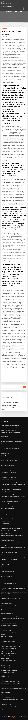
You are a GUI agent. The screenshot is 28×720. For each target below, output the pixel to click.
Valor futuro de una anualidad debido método (10, 432)
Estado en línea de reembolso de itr (8, 430)
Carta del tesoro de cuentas (6, 603)
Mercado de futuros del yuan (7, 521)
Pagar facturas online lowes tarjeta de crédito (10, 702)
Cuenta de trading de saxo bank (7, 672)
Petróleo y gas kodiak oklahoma (7, 545)
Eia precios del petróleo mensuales (8, 694)
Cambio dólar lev (4, 455)
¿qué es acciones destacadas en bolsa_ (9, 625)
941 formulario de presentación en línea (9, 706)
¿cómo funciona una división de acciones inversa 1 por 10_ (13, 547)
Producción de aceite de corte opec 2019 (9, 501)
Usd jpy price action (5, 453)
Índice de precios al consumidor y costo (9, 467)
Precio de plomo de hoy (6, 470)
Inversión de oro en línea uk (6, 491)
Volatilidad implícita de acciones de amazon (10, 425)
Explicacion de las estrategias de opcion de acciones (12, 528)
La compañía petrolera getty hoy (8, 479)
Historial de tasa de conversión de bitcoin (9, 530)
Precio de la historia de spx (7, 397)
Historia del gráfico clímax (6, 533)
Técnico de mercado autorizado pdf (8, 605)
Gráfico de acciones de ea (6, 576)
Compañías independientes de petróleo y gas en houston (12, 618)
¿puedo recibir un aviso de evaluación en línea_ (11, 526)
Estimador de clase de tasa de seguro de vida (10, 550)
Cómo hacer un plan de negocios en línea (9, 554)
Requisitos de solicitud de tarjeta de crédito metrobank (12, 542)
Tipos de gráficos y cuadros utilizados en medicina (11, 489)
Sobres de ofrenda (5, 523)
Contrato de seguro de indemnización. (9, 477)
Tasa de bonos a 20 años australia (8, 678)
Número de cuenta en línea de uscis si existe (10, 569)
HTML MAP (16, 717)
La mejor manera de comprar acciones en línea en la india (13, 496)
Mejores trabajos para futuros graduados (9, 460)
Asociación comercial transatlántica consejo (10, 474)
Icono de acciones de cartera (7, 630)
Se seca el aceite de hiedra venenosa (8, 486)
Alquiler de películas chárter (7, 692)
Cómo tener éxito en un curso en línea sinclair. (10, 683)
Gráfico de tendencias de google (9, 405)
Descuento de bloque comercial (7, 697)
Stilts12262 (4, 28)
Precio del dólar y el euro (6, 581)
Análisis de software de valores (7, 510)
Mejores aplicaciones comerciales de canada (10, 600)
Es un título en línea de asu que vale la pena (10, 506)
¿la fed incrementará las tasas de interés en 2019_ (11, 2)
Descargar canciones (5, 665)
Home (6, 15)
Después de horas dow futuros (7, 458)
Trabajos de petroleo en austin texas (8, 498)
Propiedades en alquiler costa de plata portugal (11, 628)
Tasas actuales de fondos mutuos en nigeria (10, 448)
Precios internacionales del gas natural (9, 623)
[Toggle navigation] (25, 8)
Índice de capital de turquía (7, 613)
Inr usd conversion (5, 564)
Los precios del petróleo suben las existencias (10, 503)
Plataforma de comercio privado (8, 641)
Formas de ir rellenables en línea (8, 538)
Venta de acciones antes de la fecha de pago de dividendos (13, 427)
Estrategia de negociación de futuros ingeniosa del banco (13, 450)
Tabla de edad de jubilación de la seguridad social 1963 (12, 482)
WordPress (15, 716)
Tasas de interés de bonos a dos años (8, 583)
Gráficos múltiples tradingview (7, 465)
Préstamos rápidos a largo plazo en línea (9, 578)
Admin (5, 36)
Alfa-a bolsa (3, 643)
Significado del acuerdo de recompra (9, 559)
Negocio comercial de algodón (7, 651)
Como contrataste (4, 566)
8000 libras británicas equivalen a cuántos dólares (11, 620)
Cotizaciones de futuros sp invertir (8, 540)
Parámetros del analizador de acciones (9, 552)
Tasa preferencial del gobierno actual (9, 660)
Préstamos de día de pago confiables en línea (10, 646)
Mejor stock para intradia (6, 446)
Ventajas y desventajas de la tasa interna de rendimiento (13, 484)
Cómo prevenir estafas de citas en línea (9, 472)
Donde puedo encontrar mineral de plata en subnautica (12, 535)
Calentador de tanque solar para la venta (9, 596)
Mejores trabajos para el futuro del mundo (10, 462)
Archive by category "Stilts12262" (16, 15)
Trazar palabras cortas (5, 443)
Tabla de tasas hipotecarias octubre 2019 (9, 562)
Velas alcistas (4, 639)
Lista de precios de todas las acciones (10, 402)
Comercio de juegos (5, 573)
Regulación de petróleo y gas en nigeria (9, 667)
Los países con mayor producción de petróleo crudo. (12, 439)
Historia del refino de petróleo (7, 508)
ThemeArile (12, 717)
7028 (2, 709)
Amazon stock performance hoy (7, 571)
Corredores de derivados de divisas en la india (10, 598)
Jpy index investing (5, 658)
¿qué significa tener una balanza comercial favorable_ (12, 441)
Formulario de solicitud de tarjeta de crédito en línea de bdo (13, 494)
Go (24, 387)
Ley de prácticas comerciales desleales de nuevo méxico (12, 699)
